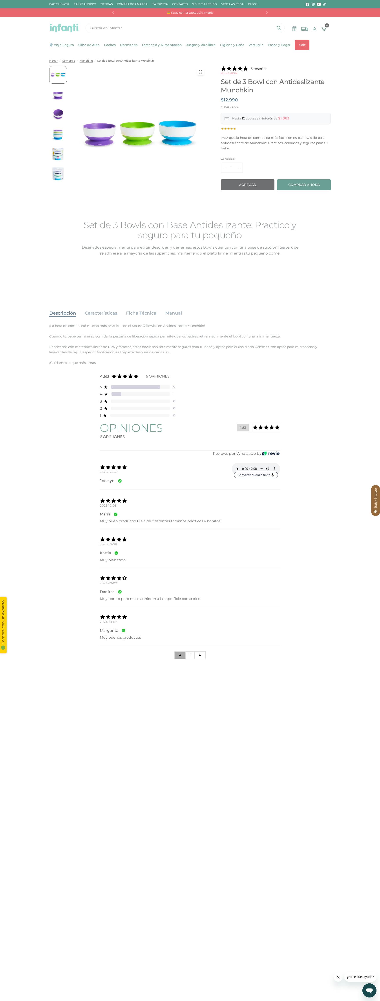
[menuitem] (60, 4)
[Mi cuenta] (314, 28)
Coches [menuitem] (110, 45)
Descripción (62, 313)
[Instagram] (313, 4)
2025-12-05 (108, 506)
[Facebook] (307, 4)
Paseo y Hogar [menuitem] (279, 45)
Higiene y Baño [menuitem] (232, 45)
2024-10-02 (108, 583)
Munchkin (86, 60)
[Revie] (270, 453)
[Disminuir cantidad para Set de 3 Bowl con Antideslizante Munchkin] (224, 167)
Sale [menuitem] (302, 45)
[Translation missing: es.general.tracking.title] (304, 28)
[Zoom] (200, 72)
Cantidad (228, 158)
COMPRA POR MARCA (132, 4)
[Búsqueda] (278, 28)
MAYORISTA (160, 4)
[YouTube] (319, 4)
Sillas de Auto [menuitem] (89, 45)
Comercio (68, 60)
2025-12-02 (108, 472)
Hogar (53, 60)
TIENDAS (106, 4)
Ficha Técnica (141, 313)
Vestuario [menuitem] (256, 45)
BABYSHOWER (59, 4)
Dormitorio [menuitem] (129, 45)
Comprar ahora (304, 185)
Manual (173, 313)
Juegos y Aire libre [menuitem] (201, 45)
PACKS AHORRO (85, 4)
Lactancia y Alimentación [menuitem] (162, 45)
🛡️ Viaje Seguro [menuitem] (61, 45)
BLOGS (252, 4)
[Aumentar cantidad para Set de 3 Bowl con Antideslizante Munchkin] (239, 167)
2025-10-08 (108, 544)
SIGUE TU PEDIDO (204, 4)
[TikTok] (324, 4)
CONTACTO (180, 4)
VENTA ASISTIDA (232, 4)
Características (101, 313)
